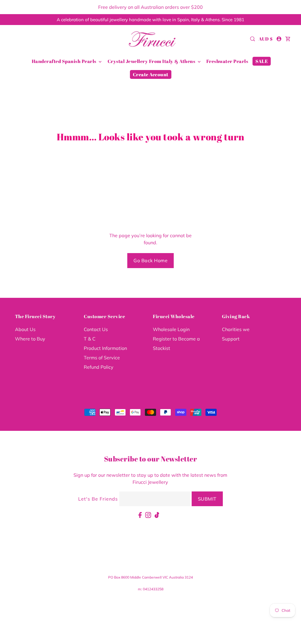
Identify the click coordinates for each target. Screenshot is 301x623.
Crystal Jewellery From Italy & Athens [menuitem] (152, 61)
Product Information (105, 348)
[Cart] (287, 38)
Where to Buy (30, 339)
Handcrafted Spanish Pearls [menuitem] (65, 61)
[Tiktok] (157, 514)
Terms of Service (102, 357)
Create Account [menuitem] (150, 74)
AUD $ (266, 39)
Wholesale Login (171, 329)
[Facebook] (140, 514)
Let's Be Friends (98, 499)
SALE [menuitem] (261, 61)
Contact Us (96, 329)
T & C (90, 339)
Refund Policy (98, 367)
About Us (25, 329)
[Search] (252, 38)
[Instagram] (148, 514)
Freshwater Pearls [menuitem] (227, 61)
